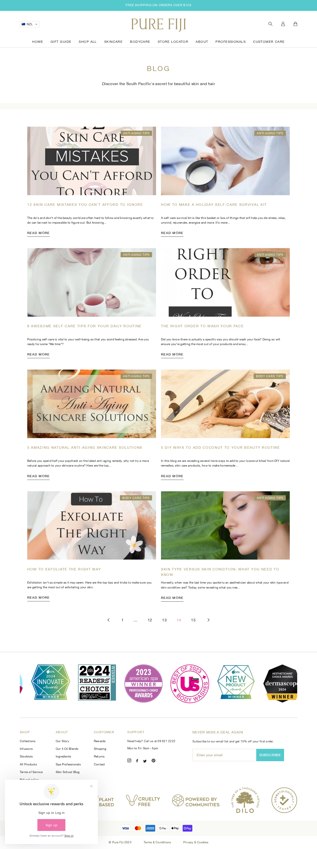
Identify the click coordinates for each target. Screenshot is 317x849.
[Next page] (208, 620)
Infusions (26, 749)
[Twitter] (145, 761)
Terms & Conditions (158, 842)
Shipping (100, 749)
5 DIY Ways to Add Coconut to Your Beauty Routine (220, 447)
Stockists (26, 756)
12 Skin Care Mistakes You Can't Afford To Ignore (85, 205)
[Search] (270, 24)
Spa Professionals (68, 764)
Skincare (113, 42)
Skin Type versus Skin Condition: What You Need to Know (220, 572)
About (202, 42)
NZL (30, 24)
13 (164, 620)
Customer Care (269, 42)
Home (37, 42)
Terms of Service (31, 772)
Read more (38, 233)
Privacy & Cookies (195, 842)
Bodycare (140, 42)
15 (193, 620)
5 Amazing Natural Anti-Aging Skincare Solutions (84, 447)
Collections (28, 741)
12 (150, 620)
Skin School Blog (68, 772)
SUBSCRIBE (270, 755)
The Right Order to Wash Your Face (202, 326)
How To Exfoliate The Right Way (64, 569)
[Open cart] (295, 24)
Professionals (230, 42)
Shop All (88, 42)
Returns (99, 756)
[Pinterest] (154, 761)
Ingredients (63, 756)
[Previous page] (108, 620)
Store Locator (173, 42)
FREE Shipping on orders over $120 (158, 5)
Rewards (100, 741)
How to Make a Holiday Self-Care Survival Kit (214, 205)
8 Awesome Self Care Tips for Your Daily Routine (84, 326)
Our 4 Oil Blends (67, 749)
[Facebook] (137, 761)
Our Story (62, 741)
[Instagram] (129, 761)
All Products (28, 764)
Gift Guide (61, 42)
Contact (99, 764)
